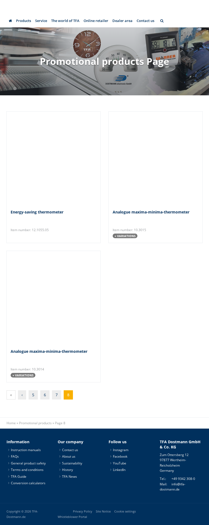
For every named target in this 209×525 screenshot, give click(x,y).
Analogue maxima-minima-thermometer (151, 212)
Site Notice (103, 511)
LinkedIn (119, 469)
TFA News (69, 476)
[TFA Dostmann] (188, 7)
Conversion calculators (28, 483)
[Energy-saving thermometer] (38, 158)
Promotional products (35, 423)
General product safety (28, 463)
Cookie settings (125, 511)
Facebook (120, 456)
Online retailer (96, 20)
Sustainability (72, 463)
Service (41, 20)
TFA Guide (18, 476)
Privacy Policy (82, 511)
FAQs (15, 456)
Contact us (145, 20)
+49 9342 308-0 (183, 478)
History (67, 469)
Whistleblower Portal (72, 517)
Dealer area (122, 20)
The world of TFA (65, 20)
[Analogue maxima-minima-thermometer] (140, 158)
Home (11, 423)
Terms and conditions (27, 469)
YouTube (119, 463)
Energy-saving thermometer (37, 212)
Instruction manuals (26, 450)
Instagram (120, 450)
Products (23, 20)
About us (68, 456)
